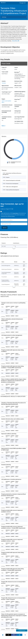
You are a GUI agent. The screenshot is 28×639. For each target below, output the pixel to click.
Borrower (17, 72)
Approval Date (5, 85)
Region (3, 99)
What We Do (3, 2)
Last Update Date (18, 121)
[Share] (14, 634)
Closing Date (17, 111)
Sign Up (4, 227)
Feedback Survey (22, 630)
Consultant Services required (6, 117)
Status (16, 67)
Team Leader (5, 71)
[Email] (3, 634)
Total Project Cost (6, 92)
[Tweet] (8, 634)
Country (4, 81)
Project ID (4, 67)
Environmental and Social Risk (6, 111)
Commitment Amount (7, 105)
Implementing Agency (19, 91)
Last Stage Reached (19, 116)
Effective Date (17, 85)
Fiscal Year (17, 99)
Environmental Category (18, 105)
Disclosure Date (18, 81)
